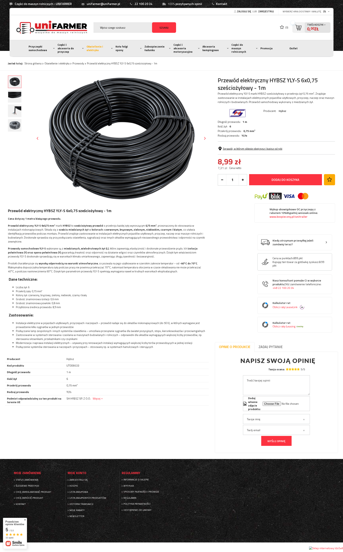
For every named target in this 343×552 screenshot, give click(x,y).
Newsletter (76, 516)
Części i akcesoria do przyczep (66, 48)
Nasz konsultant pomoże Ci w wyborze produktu (297, 284)
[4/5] (295, 369)
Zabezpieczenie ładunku (155, 48)
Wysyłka (128, 486)
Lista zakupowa (78, 492)
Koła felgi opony (122, 48)
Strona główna (32, 63)
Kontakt (221, 4)
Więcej (96, 398)
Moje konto (77, 473)
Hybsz (282, 111)
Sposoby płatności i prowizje (141, 492)
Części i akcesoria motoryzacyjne (183, 48)
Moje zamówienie (27, 473)
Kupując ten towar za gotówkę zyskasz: (296, 262)
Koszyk (73, 486)
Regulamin (129, 498)
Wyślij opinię (276, 441)
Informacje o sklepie (136, 479)
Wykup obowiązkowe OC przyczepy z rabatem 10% (294, 213)
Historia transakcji (81, 504)
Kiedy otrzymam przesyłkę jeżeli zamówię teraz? (293, 242)
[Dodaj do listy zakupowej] (329, 179)
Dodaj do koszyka (285, 179)
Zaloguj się (244, 11)
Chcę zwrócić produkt (29, 498)
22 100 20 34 (143, 4)
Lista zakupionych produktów (87, 498)
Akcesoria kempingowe (210, 48)
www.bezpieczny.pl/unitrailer (288, 216)
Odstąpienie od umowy (137, 510)
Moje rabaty (77, 510)
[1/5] (287, 369)
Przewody (78, 63)
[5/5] (298, 369)
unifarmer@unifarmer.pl (103, 4)
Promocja (266, 48)
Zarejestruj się (78, 480)
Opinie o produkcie (234, 346)
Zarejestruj (266, 11)
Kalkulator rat (285, 305)
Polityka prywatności (136, 504)
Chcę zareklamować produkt (33, 492)
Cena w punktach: (283, 258)
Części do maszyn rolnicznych (238, 48)
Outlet (293, 48)
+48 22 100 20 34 (283, 288)
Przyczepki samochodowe (38, 48)
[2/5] (290, 369)
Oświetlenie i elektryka (95, 48)
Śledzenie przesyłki (27, 486)
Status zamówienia (27, 480)
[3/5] (292, 369)
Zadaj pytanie (271, 346)
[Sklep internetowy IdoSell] (326, 548)
